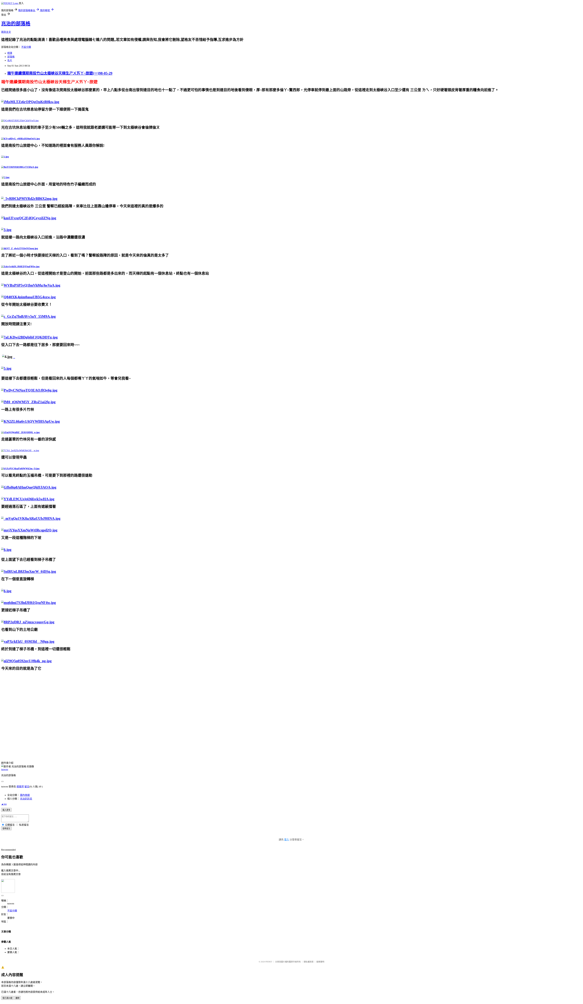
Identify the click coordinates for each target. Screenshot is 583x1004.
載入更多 (6, 810)
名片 (9, 60)
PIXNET (268, 962)
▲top (4, 804)
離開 (17, 998)
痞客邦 (20, 786)
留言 (26, 786)
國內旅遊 (25, 795)
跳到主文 (6, 32)
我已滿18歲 (7, 998)
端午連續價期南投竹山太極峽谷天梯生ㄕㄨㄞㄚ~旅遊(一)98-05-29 (59, 73)
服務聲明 (320, 962)
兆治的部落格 (15, 23)
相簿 (9, 53)
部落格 (11, 56)
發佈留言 (6, 828)
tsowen (4, 769)
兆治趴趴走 (26, 798)
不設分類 (26, 47)
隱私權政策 (309, 962)
